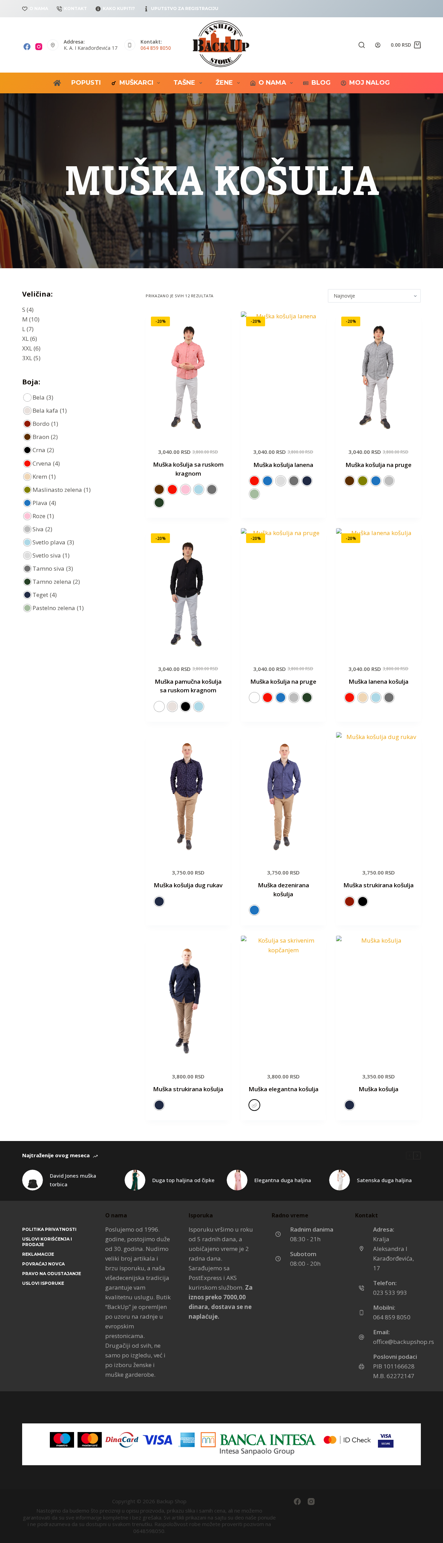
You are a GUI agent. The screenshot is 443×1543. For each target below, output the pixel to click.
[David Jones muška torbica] (32, 1180)
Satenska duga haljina (384, 1180)
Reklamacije (38, 1254)
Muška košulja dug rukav (188, 885)
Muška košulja (378, 1089)
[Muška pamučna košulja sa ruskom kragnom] (188, 591)
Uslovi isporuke (43, 1283)
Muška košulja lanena (283, 465)
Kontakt (75, 8)
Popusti (86, 82)
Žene (224, 82)
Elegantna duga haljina (282, 1180)
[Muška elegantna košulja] (283, 999)
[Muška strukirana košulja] (378, 795)
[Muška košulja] (378, 999)
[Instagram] (38, 46)
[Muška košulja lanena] (283, 374)
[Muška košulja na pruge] (378, 374)
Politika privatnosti (49, 1229)
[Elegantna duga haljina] (237, 1180)
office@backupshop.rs (403, 1342)
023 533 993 (390, 1293)
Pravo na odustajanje (51, 1273)
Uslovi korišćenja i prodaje (47, 1241)
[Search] (362, 45)
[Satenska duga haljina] (339, 1180)
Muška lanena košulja (378, 681)
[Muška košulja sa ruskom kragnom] (188, 374)
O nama (38, 8)
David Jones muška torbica (73, 1180)
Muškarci (136, 82)
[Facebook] (27, 46)
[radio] (159, 489)
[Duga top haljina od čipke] (135, 1180)
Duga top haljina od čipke (183, 1180)
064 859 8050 (156, 48)
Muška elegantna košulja (283, 1089)
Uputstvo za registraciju (184, 8)
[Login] (377, 45)
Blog (321, 82)
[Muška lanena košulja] (378, 591)
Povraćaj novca (43, 1263)
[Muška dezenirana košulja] (283, 795)
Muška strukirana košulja (378, 885)
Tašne (184, 82)
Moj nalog (369, 82)
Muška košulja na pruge (378, 465)
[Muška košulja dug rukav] (188, 795)
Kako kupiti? (119, 8)
